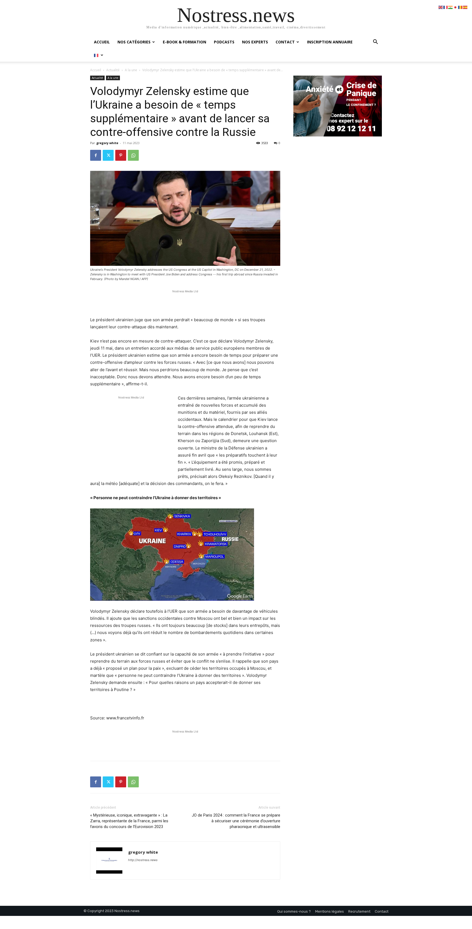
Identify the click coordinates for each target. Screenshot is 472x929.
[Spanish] (465, 7)
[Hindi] (450, 7)
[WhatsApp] (133, 155)
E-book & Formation (184, 41)
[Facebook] (95, 155)
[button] (375, 42)
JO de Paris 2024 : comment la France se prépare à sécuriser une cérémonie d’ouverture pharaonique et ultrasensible (236, 821)
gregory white (107, 143)
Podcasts (224, 41)
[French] (98, 55)
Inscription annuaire (330, 41)
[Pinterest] (120, 155)
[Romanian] (460, 7)
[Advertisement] (185, 302)
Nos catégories (134, 41)
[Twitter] (108, 155)
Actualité (113, 70)
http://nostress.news (143, 860)
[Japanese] (455, 7)
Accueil (102, 41)
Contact (285, 41)
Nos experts (255, 41)
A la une (131, 70)
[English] (440, 7)
